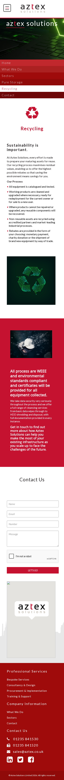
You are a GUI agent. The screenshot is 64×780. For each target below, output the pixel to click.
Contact (8, 95)
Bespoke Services (18, 679)
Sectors (8, 76)
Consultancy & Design (21, 685)
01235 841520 (24, 745)
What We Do (12, 69)
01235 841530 (24, 739)
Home (6, 63)
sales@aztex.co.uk (27, 751)
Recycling (9, 88)
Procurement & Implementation (27, 690)
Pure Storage (12, 82)
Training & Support (19, 696)
